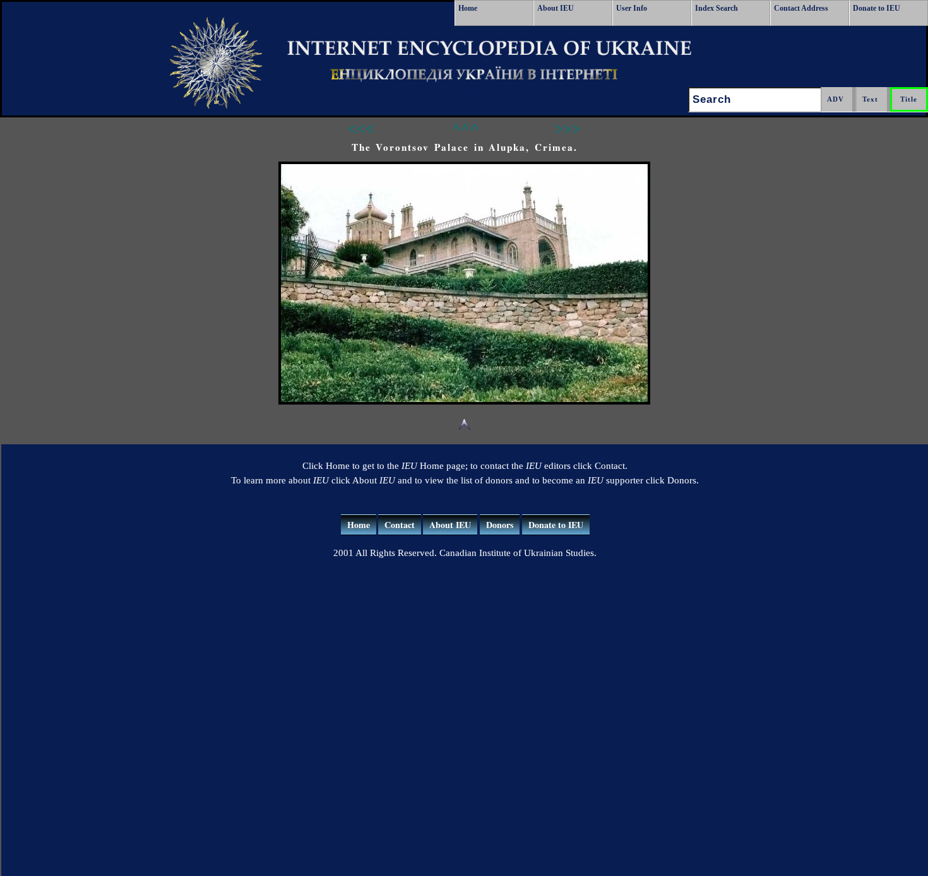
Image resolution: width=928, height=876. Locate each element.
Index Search (716, 8)
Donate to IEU (876, 8)
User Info (631, 8)
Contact (399, 524)
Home (467, 8)
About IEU (555, 8)
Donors (499, 524)
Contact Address (801, 8)
